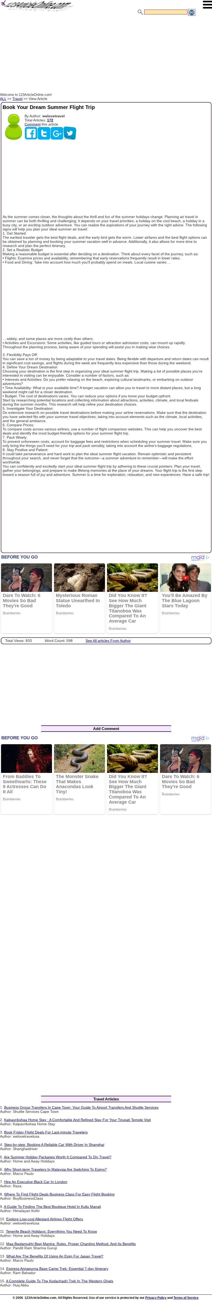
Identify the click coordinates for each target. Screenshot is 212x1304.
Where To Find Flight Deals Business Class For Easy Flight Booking (59, 1194)
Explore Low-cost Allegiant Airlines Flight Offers (44, 1219)
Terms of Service (186, 1298)
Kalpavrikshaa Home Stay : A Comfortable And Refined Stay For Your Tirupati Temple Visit (77, 1120)
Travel (17, 99)
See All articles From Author (108, 641)
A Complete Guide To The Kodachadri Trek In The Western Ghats (59, 1281)
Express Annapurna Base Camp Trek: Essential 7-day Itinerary (57, 1269)
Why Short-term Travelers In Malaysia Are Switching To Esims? (55, 1169)
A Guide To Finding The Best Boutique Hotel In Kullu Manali (52, 1207)
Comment (33, 124)
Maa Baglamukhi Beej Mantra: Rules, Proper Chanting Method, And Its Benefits (71, 1244)
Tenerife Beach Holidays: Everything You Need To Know (51, 1231)
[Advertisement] (106, 55)
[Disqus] (106, 885)
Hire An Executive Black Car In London (35, 1182)
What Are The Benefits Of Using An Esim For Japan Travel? (54, 1256)
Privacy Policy (155, 1298)
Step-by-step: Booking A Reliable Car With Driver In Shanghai (54, 1145)
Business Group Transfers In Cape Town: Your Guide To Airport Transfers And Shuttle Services (81, 1107)
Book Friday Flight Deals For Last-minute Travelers (46, 1132)
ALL (3, 99)
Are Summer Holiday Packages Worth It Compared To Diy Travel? (57, 1157)
